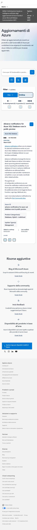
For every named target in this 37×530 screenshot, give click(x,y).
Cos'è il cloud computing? (8, 478)
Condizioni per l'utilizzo (8, 518)
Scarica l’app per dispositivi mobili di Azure (17, 346)
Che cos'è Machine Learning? (9, 484)
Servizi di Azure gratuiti (8, 398)
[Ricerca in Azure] (2, 2)
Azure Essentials (6, 381)
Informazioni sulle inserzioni (9, 521)
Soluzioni (4, 416)
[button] (11, 80)
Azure (4, 7)
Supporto (4, 425)
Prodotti (4, 392)
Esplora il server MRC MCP (29, 15)
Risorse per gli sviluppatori (9, 457)
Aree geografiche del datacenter (10, 374)
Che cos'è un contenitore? (8, 496)
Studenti (4, 460)
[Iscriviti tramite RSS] (18, 80)
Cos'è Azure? (5, 365)
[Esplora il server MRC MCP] (25, 80)
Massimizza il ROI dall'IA (8, 407)
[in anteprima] (20, 107)
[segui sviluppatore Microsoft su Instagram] (9, 351)
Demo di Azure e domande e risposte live (12, 428)
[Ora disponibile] (30, 107)
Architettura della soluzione (9, 422)
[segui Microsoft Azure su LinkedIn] (12, 351)
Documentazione (6, 451)
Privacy (26, 515)
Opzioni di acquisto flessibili (9, 401)
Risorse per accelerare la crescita (10, 419)
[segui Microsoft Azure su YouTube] (16, 351)
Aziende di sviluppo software (9, 437)
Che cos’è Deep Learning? (8, 487)
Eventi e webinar (6, 463)
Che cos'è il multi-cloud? (8, 481)
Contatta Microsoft (18, 515)
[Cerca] (32, 72)
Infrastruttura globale (7, 371)
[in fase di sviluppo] (9, 107)
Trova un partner (6, 443)
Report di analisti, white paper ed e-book (12, 466)
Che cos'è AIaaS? (6, 490)
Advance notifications (11, 146)
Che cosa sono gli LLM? (8, 493)
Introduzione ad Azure (7, 368)
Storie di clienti (6, 384)
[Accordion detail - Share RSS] (9, 239)
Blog (3, 454)
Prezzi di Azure (6, 395)
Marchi (16, 518)
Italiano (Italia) (8, 505)
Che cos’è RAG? (6, 499)
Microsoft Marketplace (7, 440)
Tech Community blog (19, 198)
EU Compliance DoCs (23, 521)
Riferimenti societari (7, 515)
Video (3, 470)
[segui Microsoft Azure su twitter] (5, 351)
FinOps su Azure (6, 404)
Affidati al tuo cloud (7, 378)
